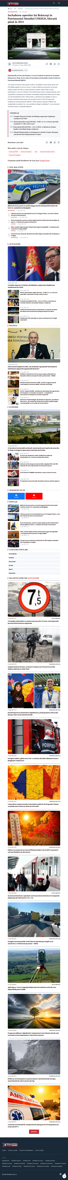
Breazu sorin (23, 63)
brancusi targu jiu (14, 155)
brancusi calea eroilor (47, 152)
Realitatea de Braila (50, 1160)
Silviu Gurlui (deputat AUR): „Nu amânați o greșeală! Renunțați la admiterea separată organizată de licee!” (32, 368)
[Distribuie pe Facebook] (50, 64)
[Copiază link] (47, 64)
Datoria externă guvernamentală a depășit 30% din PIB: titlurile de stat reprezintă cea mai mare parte (39, 465)
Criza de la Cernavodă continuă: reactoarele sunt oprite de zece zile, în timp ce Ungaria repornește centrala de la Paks (33, 449)
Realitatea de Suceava (32, 1163)
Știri (15, 8)
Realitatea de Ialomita (19, 1163)
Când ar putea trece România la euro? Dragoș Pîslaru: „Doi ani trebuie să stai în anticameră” (40, 515)
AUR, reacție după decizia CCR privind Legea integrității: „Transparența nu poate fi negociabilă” (39, 532)
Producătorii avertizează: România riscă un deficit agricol (39, 481)
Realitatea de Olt (6, 1166)
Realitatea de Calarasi (60, 1163)
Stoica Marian (56, 618)
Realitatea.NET (5, 1160)
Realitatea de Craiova (38, 1160)
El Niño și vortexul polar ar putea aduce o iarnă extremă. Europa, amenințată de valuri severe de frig (32, 1080)
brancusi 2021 (13, 152)
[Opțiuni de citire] (64, 1176)
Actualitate (20, 8)
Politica (13, 224)
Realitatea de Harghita (56, 1166)
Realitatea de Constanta (43, 1166)
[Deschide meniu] (59, 3)
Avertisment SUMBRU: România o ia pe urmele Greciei (38, 472)
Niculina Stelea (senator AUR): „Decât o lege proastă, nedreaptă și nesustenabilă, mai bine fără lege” (38, 383)
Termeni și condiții (12, 1150)
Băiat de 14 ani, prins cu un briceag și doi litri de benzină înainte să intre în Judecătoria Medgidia (39, 506)
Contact (4, 1150)
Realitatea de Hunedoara (46, 1163)
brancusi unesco (26, 152)
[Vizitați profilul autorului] (9, 64)
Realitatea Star (26, 1160)
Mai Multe (34, 1132)
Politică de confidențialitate (26, 1150)
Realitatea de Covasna (29, 1166)
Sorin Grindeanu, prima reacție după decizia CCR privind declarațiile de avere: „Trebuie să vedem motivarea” (35, 221)
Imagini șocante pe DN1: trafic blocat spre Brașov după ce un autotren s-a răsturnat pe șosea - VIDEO (30, 943)
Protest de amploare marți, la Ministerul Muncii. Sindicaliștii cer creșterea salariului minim (36, 456)
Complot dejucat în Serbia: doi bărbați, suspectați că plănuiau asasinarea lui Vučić (34, 117)
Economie (14, 217)
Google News (45, 160)
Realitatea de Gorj (54, 664)
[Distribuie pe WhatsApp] (54, 64)
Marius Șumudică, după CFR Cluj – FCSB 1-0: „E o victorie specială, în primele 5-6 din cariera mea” (36, 123)
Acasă (11, 8)
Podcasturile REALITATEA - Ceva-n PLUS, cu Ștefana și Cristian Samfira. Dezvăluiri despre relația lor (34, 128)
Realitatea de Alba (17, 1166)
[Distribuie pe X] (58, 64)
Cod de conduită (39, 1150)
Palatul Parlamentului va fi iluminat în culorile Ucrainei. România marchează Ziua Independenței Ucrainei (36, 133)
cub (36, 152)
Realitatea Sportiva (16, 1160)
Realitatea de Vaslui (7, 1163)
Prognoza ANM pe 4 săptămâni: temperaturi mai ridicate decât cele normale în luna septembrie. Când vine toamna (33, 1034)
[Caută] (54, 3)
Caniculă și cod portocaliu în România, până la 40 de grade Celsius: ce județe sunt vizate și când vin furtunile (33, 805)
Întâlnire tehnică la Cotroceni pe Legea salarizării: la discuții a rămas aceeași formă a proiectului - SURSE (38, 375)
